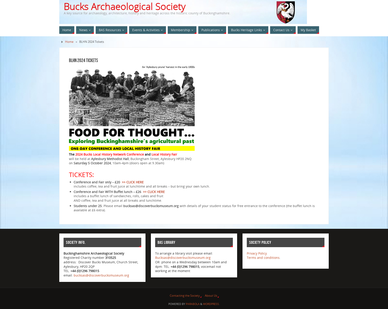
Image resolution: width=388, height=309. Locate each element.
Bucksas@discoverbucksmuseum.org (183, 257)
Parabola (193, 304)
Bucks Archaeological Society (124, 6)
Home (69, 42)
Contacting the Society (185, 296)
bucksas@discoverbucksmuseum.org (101, 275)
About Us (211, 296)
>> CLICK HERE (133, 182)
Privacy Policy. (257, 253)
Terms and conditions (263, 257)
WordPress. (211, 304)
